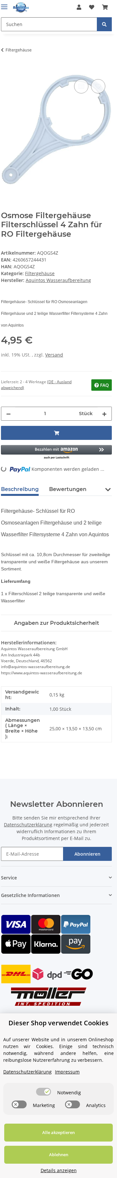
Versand (54, 355)
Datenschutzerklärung (28, 824)
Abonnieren (87, 854)
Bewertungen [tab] (67, 489)
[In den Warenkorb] (6, 70)
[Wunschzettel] (91, 7)
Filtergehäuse (40, 273)
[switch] (43, 1092)
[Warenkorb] (105, 7)
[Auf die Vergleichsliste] (81, 86)
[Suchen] (104, 24)
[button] (79, 7)
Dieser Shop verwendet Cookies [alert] (58, 1022)
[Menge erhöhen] (104, 413)
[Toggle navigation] (4, 4)
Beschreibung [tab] (20, 489)
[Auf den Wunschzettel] (98, 86)
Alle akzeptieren (58, 1132)
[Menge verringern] (8, 413)
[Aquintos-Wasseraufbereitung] (21, 7)
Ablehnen (58, 1154)
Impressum (67, 1072)
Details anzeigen (59, 1170)
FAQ (104, 385)
